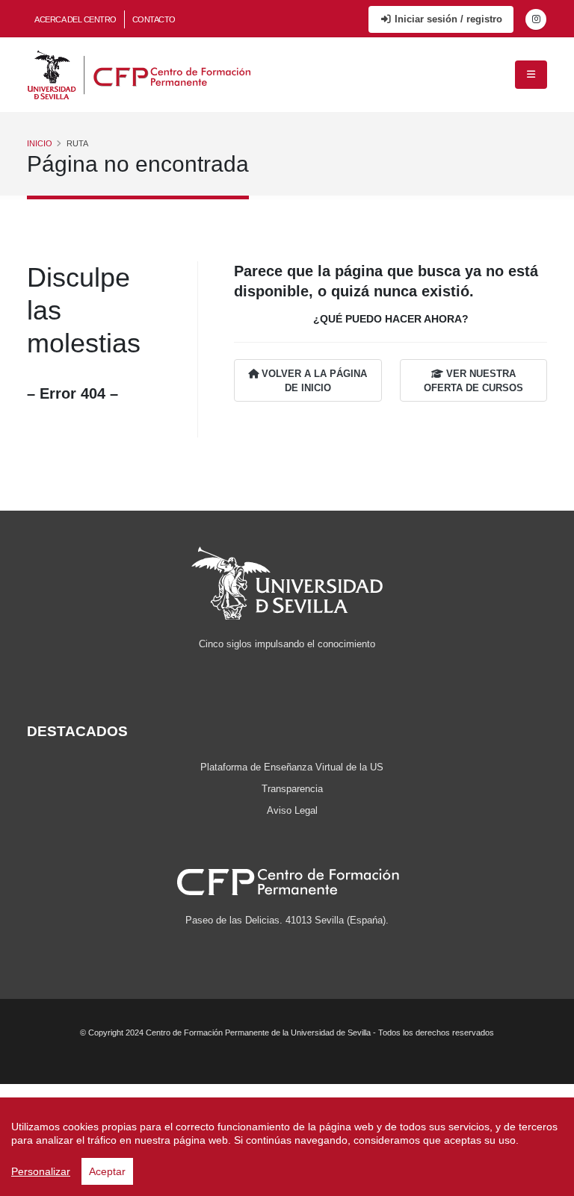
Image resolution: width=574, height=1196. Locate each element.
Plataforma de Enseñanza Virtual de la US (291, 767)
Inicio (39, 143)
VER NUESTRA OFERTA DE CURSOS (473, 380)
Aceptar (107, 1171)
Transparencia (292, 789)
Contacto (154, 19)
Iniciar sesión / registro (447, 19)
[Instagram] (535, 19)
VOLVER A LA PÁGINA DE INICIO (313, 380)
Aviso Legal (292, 811)
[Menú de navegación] (531, 74)
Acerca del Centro (75, 19)
